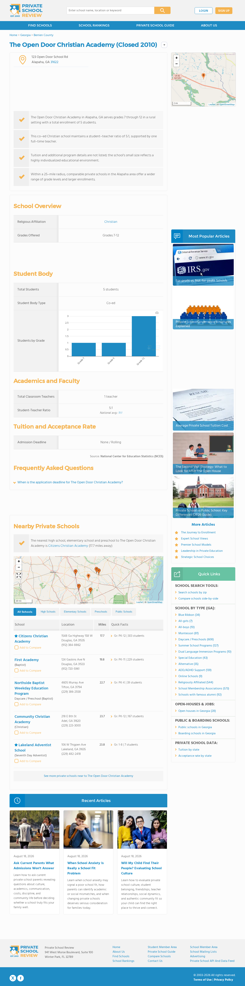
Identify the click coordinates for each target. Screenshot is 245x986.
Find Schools (121, 956)
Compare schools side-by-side (198, 598)
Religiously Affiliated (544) (195, 682)
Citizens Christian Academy (68, 546)
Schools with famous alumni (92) (200, 694)
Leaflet (139, 602)
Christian (110, 222)
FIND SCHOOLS (40, 25)
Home (116, 947)
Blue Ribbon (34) (189, 615)
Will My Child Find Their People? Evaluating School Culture (141, 868)
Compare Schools (159, 956)
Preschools (101, 611)
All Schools (24, 611)
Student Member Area (162, 947)
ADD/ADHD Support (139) (195, 670)
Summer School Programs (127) (198, 645)
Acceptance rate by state (195, 756)
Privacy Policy (223, 979)
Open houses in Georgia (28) (197, 711)
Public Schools (124, 611)
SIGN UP (223, 10)
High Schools (48, 611)
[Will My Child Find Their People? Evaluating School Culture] (142, 830)
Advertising (197, 956)
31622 (54, 62)
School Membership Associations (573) (203, 688)
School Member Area (203, 947)
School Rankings (123, 961)
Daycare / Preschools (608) (196, 639)
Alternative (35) (188, 664)
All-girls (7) (185, 621)
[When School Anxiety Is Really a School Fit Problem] (88, 830)
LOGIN (203, 10)
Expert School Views (194, 538)
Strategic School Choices (197, 557)
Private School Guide (161, 952)
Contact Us (155, 961)
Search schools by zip (192, 592)
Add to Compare (30, 648)
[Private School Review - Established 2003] (26, 10)
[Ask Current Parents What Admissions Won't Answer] (34, 830)
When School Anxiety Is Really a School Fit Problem (85, 868)
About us (119, 952)
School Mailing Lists (203, 952)
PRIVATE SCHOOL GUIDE (155, 25)
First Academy (27, 660)
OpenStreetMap (154, 602)
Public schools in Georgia (195, 727)
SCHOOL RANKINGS (94, 25)
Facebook (20, 978)
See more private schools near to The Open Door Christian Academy (88, 776)
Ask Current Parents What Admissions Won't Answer (34, 866)
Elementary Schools (75, 611)
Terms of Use (203, 979)
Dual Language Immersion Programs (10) (204, 652)
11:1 (120, 412)
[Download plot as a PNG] (157, 313)
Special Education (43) (193, 658)
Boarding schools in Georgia (197, 733)
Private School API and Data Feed (212, 961)
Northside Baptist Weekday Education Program (31, 688)
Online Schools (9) (190, 676)
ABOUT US (209, 25)
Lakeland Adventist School (33, 748)
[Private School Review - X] (13, 978)
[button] (88, 577)
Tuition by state (188, 750)
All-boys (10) (186, 627)
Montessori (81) (188, 633)
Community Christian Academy (32, 719)
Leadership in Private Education (202, 551)
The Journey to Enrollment (198, 532)
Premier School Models (196, 544)
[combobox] (108, 10)
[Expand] (19, 576)
